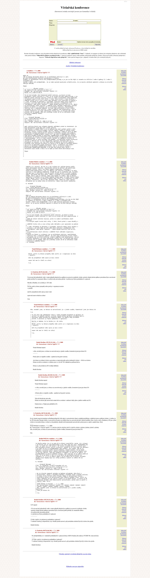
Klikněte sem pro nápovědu (75, 566)
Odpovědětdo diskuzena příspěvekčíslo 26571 (123, 344)
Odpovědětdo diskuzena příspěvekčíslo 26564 (123, 73)
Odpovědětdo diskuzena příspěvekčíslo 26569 (123, 307)
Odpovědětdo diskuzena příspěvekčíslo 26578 (123, 533)
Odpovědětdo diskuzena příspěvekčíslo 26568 (123, 274)
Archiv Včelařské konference (75, 66)
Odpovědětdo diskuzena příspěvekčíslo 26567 (123, 251)
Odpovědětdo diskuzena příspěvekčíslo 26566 (123, 164)
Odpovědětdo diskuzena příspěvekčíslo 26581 (123, 377)
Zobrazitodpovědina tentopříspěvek (124, 81)
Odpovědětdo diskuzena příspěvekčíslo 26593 (123, 441)
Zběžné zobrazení (75, 62)
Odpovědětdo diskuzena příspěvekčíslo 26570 (123, 502)
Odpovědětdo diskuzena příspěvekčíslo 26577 (123, 415)
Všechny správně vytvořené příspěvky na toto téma (75, 554)
